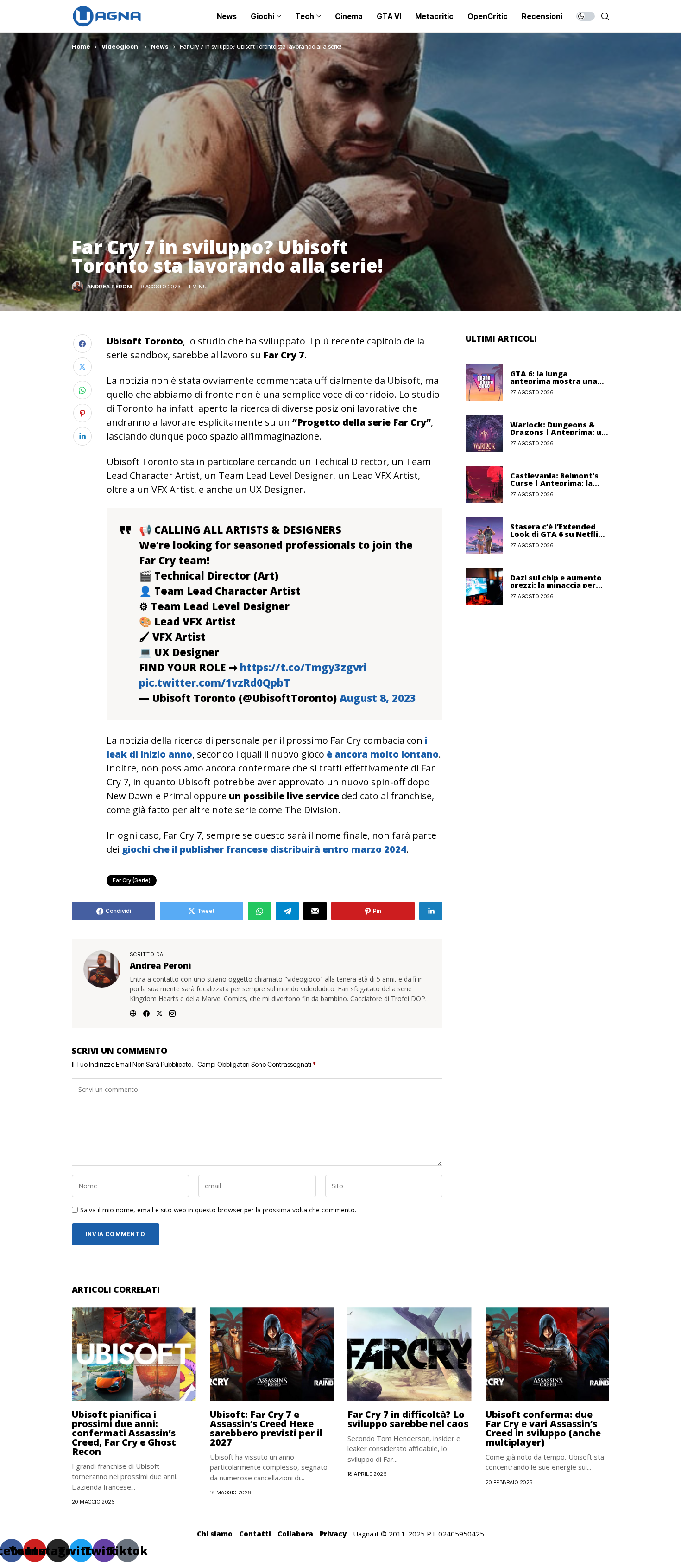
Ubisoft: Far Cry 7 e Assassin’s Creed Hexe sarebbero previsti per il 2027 (266, 1428)
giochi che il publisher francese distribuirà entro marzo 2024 (263, 849)
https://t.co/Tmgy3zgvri (303, 667)
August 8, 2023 (378, 698)
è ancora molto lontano (383, 754)
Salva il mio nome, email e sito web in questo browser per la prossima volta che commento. (218, 1210)
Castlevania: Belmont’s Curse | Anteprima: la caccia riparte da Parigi (554, 482)
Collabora (295, 1533)
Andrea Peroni (109, 287)
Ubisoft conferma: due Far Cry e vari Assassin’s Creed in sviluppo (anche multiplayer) (543, 1428)
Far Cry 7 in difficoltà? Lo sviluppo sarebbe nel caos (407, 1419)
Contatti (255, 1533)
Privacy (333, 1533)
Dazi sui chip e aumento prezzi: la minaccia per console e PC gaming (556, 584)
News (160, 46)
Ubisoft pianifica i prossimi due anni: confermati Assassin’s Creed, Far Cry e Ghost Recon (124, 1433)
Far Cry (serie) (132, 880)
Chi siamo (215, 1533)
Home (81, 46)
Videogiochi (120, 46)
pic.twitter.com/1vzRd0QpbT (214, 682)
